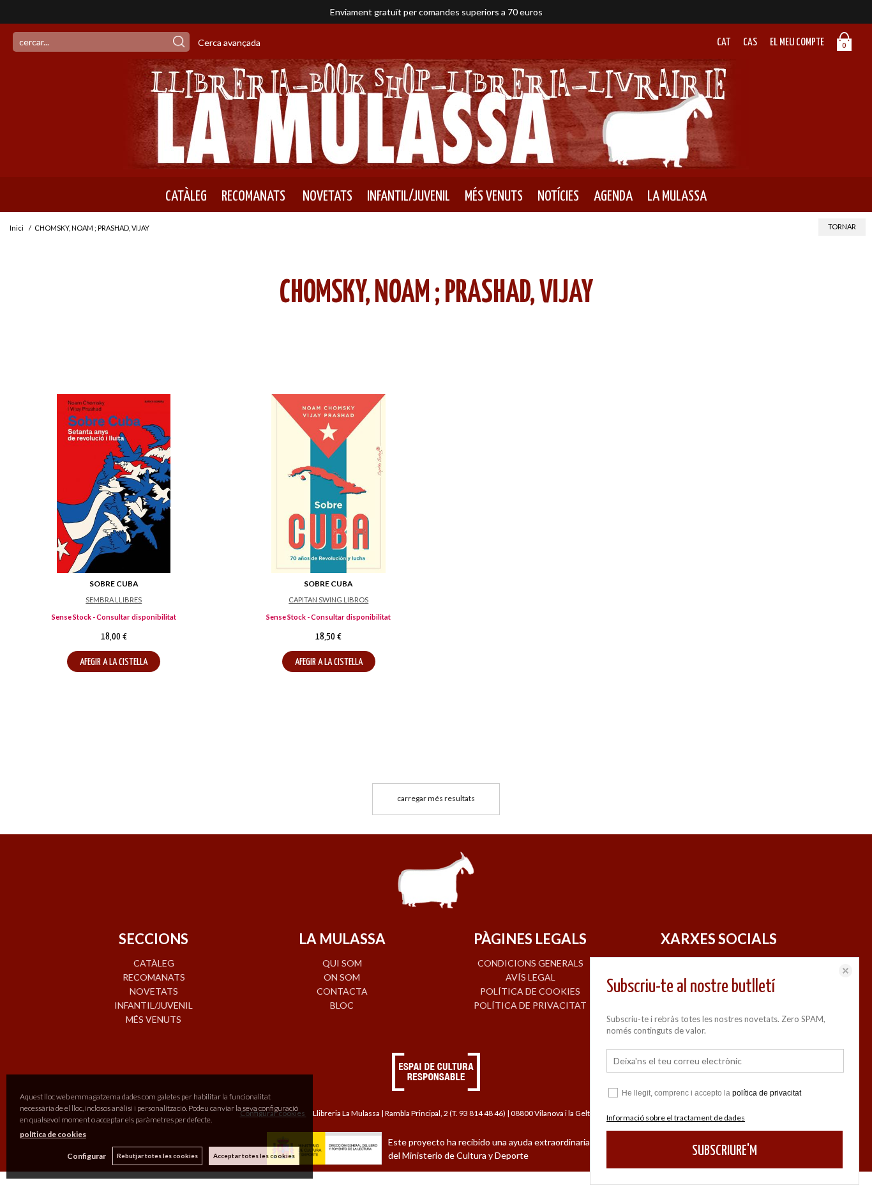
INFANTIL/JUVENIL (408, 196)
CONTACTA (342, 991)
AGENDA (613, 196)
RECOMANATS (253, 196)
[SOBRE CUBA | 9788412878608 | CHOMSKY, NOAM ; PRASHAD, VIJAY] (329, 483)
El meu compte (797, 42)
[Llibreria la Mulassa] (436, 161)
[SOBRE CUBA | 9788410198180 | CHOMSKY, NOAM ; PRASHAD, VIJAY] (114, 483)
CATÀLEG (186, 196)
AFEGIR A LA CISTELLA (113, 662)
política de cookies (53, 1134)
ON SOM (342, 977)
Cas (750, 42)
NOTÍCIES (558, 196)
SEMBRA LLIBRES (114, 599)
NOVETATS (326, 196)
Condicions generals (530, 963)
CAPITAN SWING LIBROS (328, 599)
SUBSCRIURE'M (724, 1150)
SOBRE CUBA (114, 583)
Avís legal (530, 977)
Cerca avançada (229, 42)
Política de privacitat (530, 1005)
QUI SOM (342, 963)
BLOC (342, 1005)
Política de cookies (530, 991)
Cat (723, 42)
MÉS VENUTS (494, 196)
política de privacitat (766, 1093)
